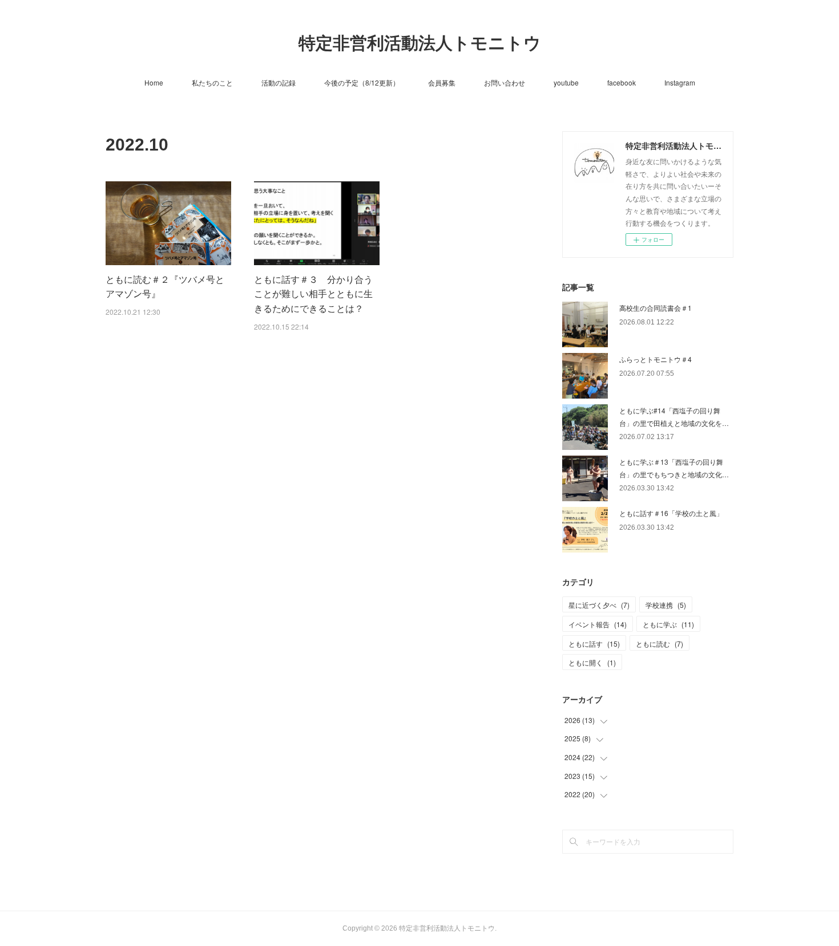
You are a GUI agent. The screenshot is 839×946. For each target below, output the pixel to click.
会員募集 (441, 82)
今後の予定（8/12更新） (362, 82)
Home (153, 82)
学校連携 (666, 605)
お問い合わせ (504, 82)
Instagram (679, 82)
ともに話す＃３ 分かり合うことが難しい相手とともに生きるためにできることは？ (313, 294)
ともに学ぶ (668, 624)
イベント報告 (597, 624)
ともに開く (592, 662)
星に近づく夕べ (599, 605)
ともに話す (594, 643)
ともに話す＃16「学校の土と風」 (671, 513)
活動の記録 (278, 82)
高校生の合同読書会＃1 (655, 307)
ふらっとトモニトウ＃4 (655, 359)
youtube (566, 82)
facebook (621, 82)
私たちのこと (212, 82)
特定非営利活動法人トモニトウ (420, 43)
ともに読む (659, 643)
